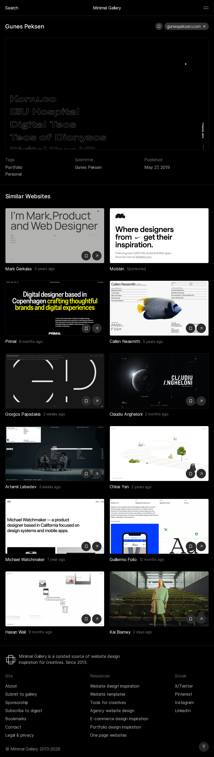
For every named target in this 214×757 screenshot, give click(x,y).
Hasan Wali (15, 632)
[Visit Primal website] (97, 328)
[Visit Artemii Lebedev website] (97, 473)
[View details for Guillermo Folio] (159, 526)
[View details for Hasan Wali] (54, 598)
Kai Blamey (120, 632)
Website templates (108, 694)
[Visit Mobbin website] (159, 235)
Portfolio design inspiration (115, 727)
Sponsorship (16, 702)
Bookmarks (15, 718)
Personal (13, 174)
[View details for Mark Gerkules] (54, 235)
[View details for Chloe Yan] (159, 453)
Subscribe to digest (23, 710)
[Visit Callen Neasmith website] (201, 328)
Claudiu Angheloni (126, 414)
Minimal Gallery (107, 7)
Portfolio (13, 167)
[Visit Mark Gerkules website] (97, 255)
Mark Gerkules (18, 268)
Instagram (184, 702)
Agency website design (112, 710)
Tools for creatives (108, 702)
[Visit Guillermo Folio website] (201, 546)
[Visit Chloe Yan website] (201, 473)
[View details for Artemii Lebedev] (54, 453)
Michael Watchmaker (25, 559)
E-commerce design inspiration (119, 718)
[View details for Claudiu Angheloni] (159, 381)
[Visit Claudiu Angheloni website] (201, 401)
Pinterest (183, 694)
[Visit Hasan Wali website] (97, 619)
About (11, 686)
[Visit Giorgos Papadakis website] (97, 401)
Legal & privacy (19, 735)
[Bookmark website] (159, 26)
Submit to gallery (21, 694)
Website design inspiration (114, 686)
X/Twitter (184, 686)
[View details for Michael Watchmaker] (54, 526)
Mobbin (117, 268)
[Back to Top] (204, 747)
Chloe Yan (119, 486)
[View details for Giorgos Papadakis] (54, 381)
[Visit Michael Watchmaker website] (97, 546)
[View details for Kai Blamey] (159, 598)
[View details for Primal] (54, 308)
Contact (13, 727)
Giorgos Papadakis (23, 414)
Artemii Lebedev (21, 486)
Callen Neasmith (125, 341)
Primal (10, 341)
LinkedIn (183, 710)
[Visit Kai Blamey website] (201, 619)
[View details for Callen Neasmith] (159, 308)
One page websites (108, 735)
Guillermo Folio (123, 559)
